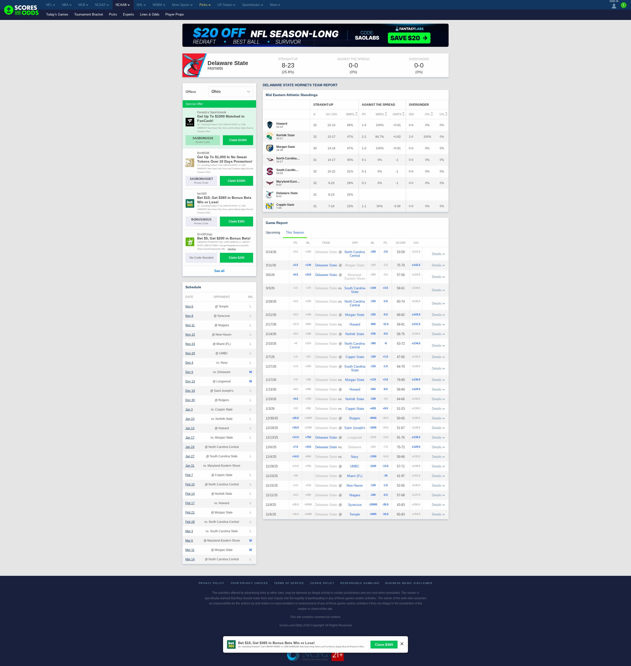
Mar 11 (189, 550)
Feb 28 (190, 522)
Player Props (174, 14)
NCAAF (100, 5)
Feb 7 (189, 475)
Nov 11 (190, 325)
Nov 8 (189, 316)
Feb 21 (190, 512)
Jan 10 (189, 419)
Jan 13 (189, 428)
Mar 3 (189, 531)
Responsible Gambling (359, 583)
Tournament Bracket (88, 14)
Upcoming (273, 232)
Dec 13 (190, 381)
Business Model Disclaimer (408, 583)
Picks (113, 14)
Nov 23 (190, 344)
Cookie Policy (322, 583)
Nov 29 (190, 353)
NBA (65, 5)
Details (437, 254)
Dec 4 (189, 362)
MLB (81, 5)
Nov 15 (190, 334)
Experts (128, 14)
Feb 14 (190, 493)
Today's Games (57, 14)
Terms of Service (289, 583)
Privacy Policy (212, 583)
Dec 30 (190, 400)
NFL (49, 5)
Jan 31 (189, 465)
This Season (295, 232)
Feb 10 (190, 484)
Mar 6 (189, 540)
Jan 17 (189, 437)
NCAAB (121, 5)
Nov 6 (189, 306)
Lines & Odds (149, 14)
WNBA (157, 5)
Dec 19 (190, 391)
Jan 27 (189, 456)
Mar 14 (190, 559)
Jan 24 (189, 447)
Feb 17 (190, 503)
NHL (140, 5)
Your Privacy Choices (249, 583)
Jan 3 (189, 409)
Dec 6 (189, 372)
